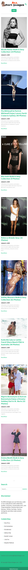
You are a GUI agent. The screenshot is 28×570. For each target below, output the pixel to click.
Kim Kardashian (8, 526)
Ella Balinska (7, 529)
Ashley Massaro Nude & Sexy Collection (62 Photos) (13, 298)
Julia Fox (6, 539)
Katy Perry (7, 523)
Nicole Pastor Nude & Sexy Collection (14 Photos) (12, 50)
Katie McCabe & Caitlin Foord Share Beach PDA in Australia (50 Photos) (12, 342)
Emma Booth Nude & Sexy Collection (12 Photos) (12, 459)
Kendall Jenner (8, 536)
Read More (4, 63)
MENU (14, 10)
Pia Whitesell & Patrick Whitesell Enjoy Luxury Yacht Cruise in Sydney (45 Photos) (14, 113)
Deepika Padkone (9, 543)
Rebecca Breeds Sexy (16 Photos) (12, 239)
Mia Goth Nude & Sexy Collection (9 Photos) (10, 177)
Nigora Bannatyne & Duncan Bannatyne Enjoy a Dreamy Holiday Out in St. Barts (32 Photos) (13, 400)
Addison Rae (7, 533)
